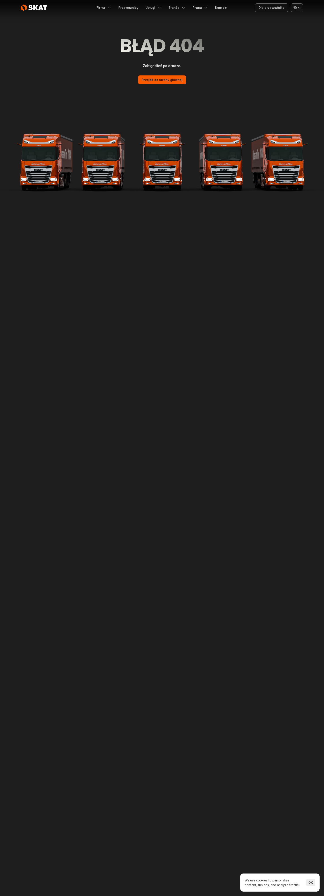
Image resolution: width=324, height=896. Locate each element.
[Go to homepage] (34, 7)
